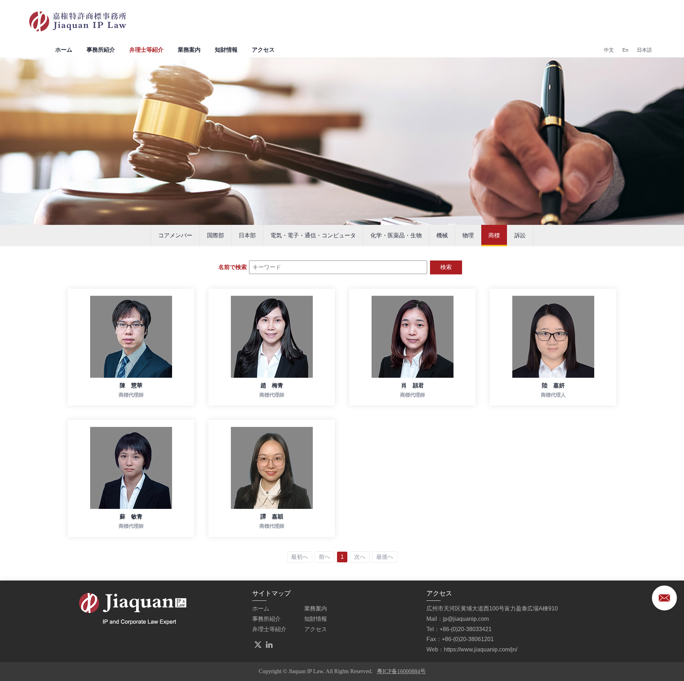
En (625, 50)
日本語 (644, 50)
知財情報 (226, 50)
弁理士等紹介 (146, 50)
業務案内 (189, 50)
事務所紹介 (101, 50)
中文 (609, 50)
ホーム (63, 50)
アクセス (263, 50)
